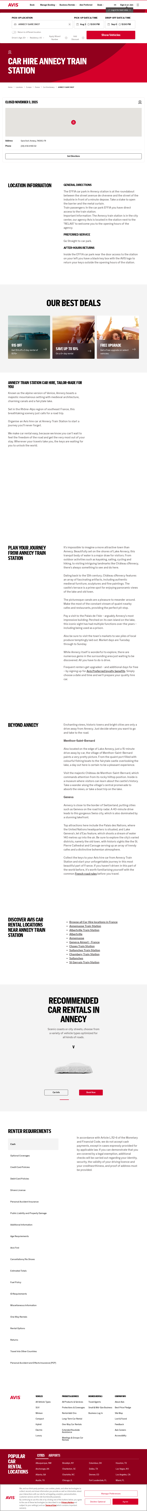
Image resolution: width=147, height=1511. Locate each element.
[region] (73, 1497)
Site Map (119, 1413)
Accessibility (120, 1435)
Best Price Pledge (123, 1407)
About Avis (119, 1402)
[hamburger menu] (138, 5)
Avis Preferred (86, 5)
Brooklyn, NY (68, 1463)
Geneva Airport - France (84, 942)
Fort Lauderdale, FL (98, 1480)
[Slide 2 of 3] (73, 1099)
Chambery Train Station (84, 954)
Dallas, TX (93, 1469)
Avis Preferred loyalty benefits (106, 671)
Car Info (56, 1092)
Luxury (39, 1435)
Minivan (39, 1413)
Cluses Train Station (82, 946)
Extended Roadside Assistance (71, 1431)
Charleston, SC (69, 1469)
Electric (39, 1430)
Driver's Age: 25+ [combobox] (19, 38)
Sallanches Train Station (84, 950)
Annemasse (76, 938)
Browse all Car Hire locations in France (93, 922)
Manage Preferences (111, 1493)
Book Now (90, 1092)
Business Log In (95, 1413)
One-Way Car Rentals (72, 1424)
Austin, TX (40, 1480)
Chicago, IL (67, 1480)
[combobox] (42, 24)
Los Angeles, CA (123, 1474)
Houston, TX (121, 1463)
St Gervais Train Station (84, 962)
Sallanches (76, 958)
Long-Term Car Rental (72, 1418)
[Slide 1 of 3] (64, 1099)
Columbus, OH (95, 1463)
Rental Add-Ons (69, 1413)
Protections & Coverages (73, 1407)
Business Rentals (67, 5)
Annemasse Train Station (85, 926)
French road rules (86, 873)
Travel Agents (94, 1402)
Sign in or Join (126, 5)
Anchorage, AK (42, 1469)
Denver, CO (94, 1474)
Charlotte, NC (68, 1474)
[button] (73, 122)
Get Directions (73, 156)
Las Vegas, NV (122, 1469)
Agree (125, 1501)
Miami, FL (120, 1480)
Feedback (119, 1424)
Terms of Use (50, 1505)
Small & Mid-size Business (100, 1407)
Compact (40, 1418)
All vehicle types (43, 1402)
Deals (99, 5)
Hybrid (38, 1424)
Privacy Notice (67, 1502)
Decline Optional (97, 1501)
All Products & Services (72, 1402)
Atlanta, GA (41, 1474)
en (115, 5)
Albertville (76, 934)
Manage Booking (47, 5)
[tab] (42, 1455)
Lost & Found (121, 1418)
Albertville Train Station (84, 930)
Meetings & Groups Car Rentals (72, 1438)
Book (32, 5)
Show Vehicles (110, 35)
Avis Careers (120, 1430)
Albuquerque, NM (43, 1463)
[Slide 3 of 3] (82, 1099)
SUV (37, 1407)
